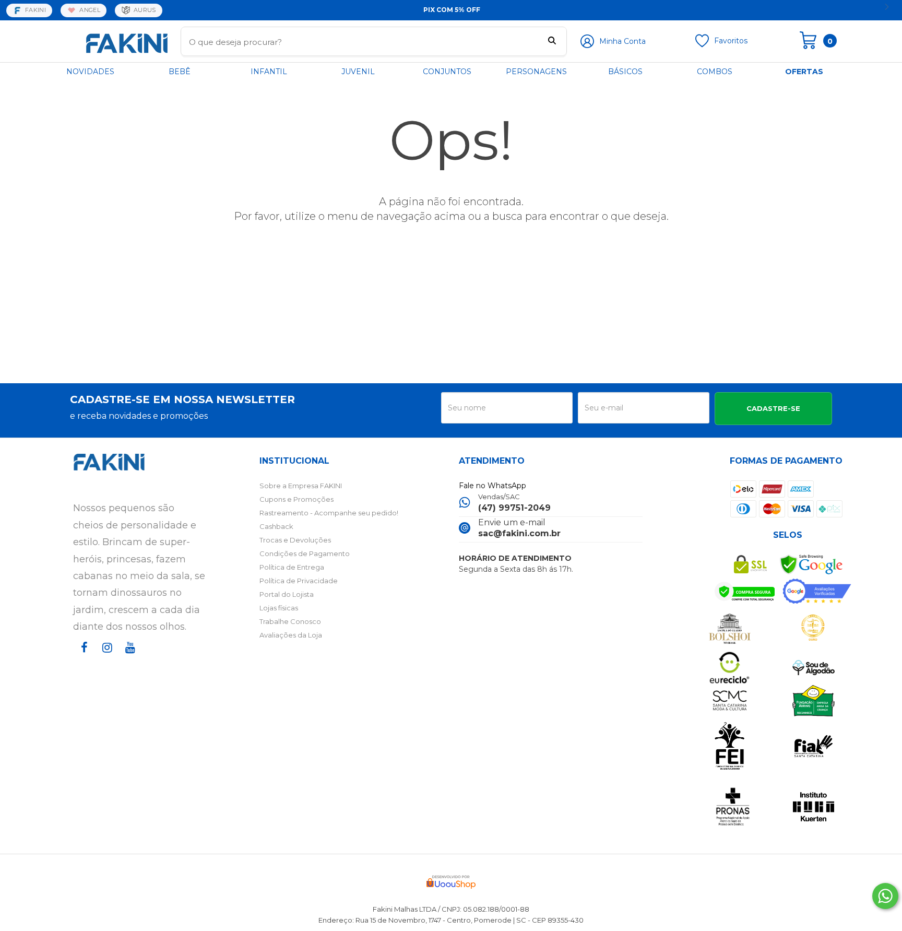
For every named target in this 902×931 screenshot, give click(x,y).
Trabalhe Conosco (290, 621)
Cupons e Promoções (296, 499)
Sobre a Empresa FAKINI (300, 485)
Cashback (276, 526)
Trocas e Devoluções (295, 540)
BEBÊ (180, 71)
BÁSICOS (625, 71)
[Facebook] (82, 657)
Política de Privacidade (298, 580)
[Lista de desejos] (702, 45)
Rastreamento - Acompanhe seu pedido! (328, 513)
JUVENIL (358, 71)
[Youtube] (128, 657)
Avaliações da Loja (290, 635)
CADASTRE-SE (773, 408)
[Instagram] (105, 657)
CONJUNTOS (447, 71)
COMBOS (714, 71)
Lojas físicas (278, 608)
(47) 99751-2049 (514, 508)
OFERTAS (804, 71)
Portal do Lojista (286, 594)
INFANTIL (269, 71)
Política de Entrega (291, 567)
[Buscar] (552, 41)
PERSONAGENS (536, 71)
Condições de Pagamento (304, 553)
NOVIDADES (90, 71)
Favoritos (730, 40)
